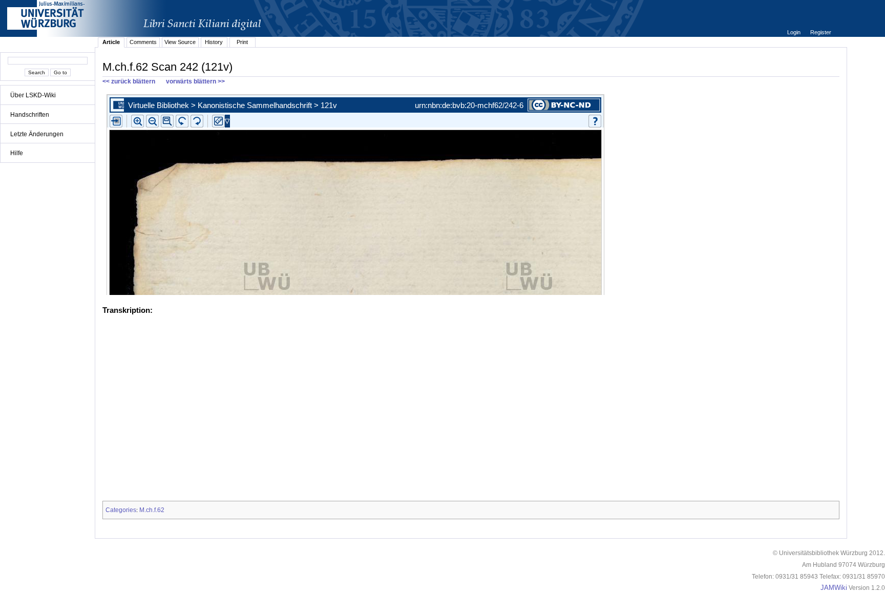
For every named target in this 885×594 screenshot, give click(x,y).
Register (820, 32)
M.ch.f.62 (151, 510)
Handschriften (29, 114)
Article (111, 42)
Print (242, 42)
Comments (143, 42)
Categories (121, 510)
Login (794, 32)
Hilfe (16, 153)
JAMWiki (833, 587)
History (214, 42)
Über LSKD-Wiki (33, 95)
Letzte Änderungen (37, 134)
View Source (180, 42)
